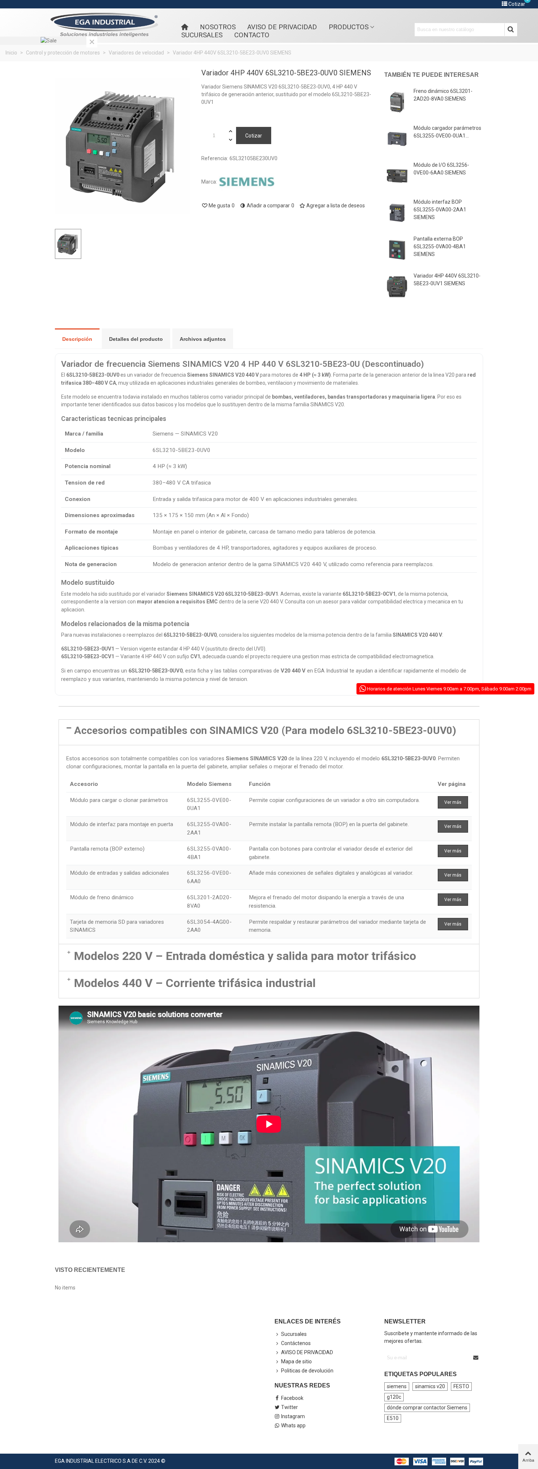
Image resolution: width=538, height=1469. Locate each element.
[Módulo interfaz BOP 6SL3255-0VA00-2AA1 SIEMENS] (397, 212)
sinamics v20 (430, 1386)
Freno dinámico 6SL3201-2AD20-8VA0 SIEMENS (443, 95)
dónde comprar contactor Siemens (427, 1407)
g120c (394, 1397)
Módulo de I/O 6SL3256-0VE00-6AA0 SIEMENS (441, 169)
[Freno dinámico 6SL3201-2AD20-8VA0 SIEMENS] (397, 102)
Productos (349, 27)
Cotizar (253, 136)
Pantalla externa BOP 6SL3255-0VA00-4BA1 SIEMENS (440, 246)
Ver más (453, 802)
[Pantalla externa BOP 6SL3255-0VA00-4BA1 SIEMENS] (397, 249)
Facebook (292, 1398)
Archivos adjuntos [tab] (203, 339)
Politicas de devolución (307, 1371)
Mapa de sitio (296, 1361)
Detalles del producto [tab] (136, 339)
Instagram (293, 1416)
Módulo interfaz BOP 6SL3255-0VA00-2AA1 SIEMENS (440, 209)
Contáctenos (296, 1343)
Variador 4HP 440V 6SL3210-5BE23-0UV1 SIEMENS (447, 279)
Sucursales (202, 35)
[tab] (269, 732)
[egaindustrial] (104, 25)
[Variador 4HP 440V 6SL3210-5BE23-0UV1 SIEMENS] (397, 286)
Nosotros (218, 27)
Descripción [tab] (77, 339)
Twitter (289, 1407)
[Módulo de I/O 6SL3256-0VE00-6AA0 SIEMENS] (397, 176)
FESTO (461, 1386)
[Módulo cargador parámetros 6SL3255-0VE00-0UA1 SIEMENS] (397, 139)
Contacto (251, 35)
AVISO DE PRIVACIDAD (282, 27)
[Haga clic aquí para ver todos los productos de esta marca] (246, 182)
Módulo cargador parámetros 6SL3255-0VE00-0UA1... (447, 132)
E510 (393, 1418)
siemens (397, 1386)
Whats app (293, 1425)
